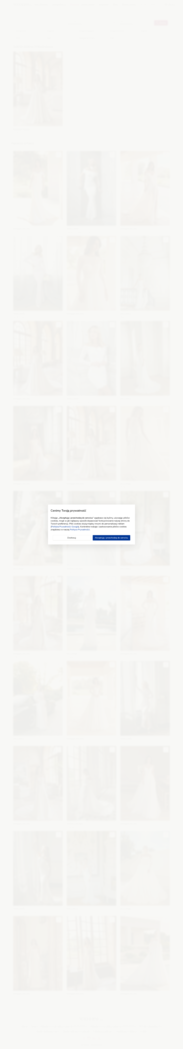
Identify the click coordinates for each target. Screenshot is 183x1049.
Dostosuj (71, 537)
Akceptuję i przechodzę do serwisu (111, 537)
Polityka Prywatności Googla (65, 526)
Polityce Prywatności (80, 529)
